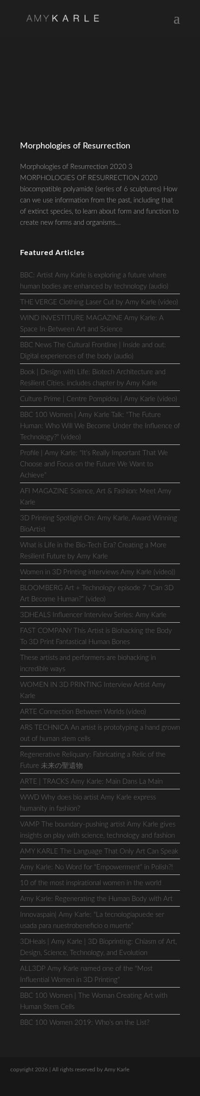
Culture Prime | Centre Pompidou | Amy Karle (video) (98, 399)
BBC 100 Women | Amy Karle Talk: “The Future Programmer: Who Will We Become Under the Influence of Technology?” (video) (100, 426)
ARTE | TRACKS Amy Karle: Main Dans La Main (91, 781)
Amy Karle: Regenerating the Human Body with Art (96, 898)
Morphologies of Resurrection (75, 146)
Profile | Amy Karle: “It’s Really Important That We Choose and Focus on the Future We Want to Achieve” (94, 464)
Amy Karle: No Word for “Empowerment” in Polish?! (96, 867)
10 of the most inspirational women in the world (90, 883)
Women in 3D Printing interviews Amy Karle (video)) (97, 572)
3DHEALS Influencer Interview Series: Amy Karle (93, 615)
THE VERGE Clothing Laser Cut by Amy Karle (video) (99, 302)
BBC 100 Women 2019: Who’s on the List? (84, 1022)
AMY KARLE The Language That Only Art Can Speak (99, 851)
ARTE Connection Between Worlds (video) (83, 711)
